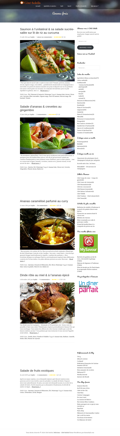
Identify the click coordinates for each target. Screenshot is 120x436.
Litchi (34, 392)
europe (82, 91)
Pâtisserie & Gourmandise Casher (88, 413)
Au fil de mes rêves (83, 388)
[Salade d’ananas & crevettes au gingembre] (47, 153)
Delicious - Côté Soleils (61, 432)
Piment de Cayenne (34, 338)
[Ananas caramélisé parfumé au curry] (47, 249)
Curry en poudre (29, 267)
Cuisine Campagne (83, 395)
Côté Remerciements (85, 189)
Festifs (30, 336)
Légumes (81, 110)
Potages (81, 121)
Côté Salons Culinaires (85, 191)
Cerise (22, 392)
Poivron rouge (64, 96)
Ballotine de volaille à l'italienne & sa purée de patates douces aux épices (88, 209)
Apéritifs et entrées (50, 6)
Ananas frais (61, 94)
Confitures (81, 82)
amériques (83, 87)
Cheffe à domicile (81, 6)
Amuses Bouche (82, 386)
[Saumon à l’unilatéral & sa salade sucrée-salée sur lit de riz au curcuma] (47, 81)
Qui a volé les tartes (83, 415)
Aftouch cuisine (82, 359)
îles (81, 94)
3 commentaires (41, 114)
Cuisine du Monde (86, 85)
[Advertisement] (47, 187)
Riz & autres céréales (85, 123)
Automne (31, 265)
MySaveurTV (81, 372)
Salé (61, 6)
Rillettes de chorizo (83, 218)
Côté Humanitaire (84, 184)
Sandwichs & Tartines (85, 126)
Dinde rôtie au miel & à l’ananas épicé (44, 275)
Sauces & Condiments (85, 128)
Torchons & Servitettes (84, 417)
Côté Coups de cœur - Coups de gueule (87, 179)
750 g (79, 356)
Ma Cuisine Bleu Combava (85, 402)
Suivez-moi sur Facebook (86, 53)
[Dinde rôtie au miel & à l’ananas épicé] (47, 323)
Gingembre (23, 169)
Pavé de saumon (54, 96)
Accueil (38, 6)
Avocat (67, 94)
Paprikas (80, 408)
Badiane (65, 336)
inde (81, 96)
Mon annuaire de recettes (85, 370)
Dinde (22, 338)
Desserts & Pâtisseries (41, 265)
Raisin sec (40, 169)
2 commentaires (42, 375)
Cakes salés (82, 80)
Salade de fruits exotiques (37, 370)
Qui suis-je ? (94, 6)
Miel (25, 338)
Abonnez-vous (85, 47)
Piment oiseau (32, 169)
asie (81, 89)
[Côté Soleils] (30, 2)
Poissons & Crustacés (37, 94)
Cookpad (80, 361)
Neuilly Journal (82, 374)
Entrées (30, 167)
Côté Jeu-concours (84, 187)
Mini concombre (34, 96)
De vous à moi (81, 397)
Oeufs (80, 112)
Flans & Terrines (84, 107)
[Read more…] (44, 90)
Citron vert (60, 167)
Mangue (39, 392)
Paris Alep (80, 411)
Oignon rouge (44, 96)
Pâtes (80, 116)
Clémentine (28, 392)
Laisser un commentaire (44, 37)
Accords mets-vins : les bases (86, 163)
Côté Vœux (82, 198)
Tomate (28, 98)
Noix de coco (38, 267)
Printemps (48, 94)
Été (29, 94)
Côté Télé (81, 194)
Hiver (53, 265)
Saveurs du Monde (83, 377)
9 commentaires (45, 279)
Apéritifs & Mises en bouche (88, 78)
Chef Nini (80, 393)
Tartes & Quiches (84, 130)
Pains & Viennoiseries (85, 114)
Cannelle (71, 336)
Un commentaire (42, 205)
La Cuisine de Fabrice (84, 399)
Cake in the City (82, 390)
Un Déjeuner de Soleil (84, 420)
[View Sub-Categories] (77, 84)
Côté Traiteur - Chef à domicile (88, 196)
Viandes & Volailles (43, 336)
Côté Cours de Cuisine (85, 182)
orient (82, 98)
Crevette (67, 167)
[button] (47, 60)
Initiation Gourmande (84, 368)
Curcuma (26, 96)
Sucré (69, 6)
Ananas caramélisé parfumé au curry (44, 201)
